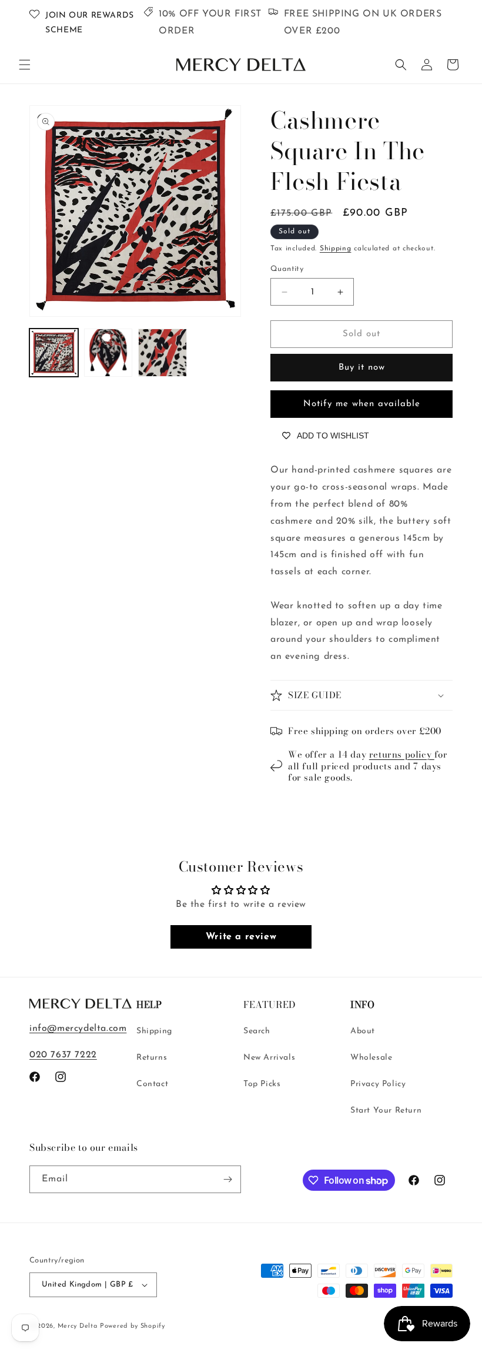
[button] (25, 65)
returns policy (401, 754)
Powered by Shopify (132, 1326)
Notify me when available (361, 404)
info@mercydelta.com (77, 1028)
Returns (151, 1057)
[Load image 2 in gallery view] (108, 353)
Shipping (336, 248)
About (362, 1031)
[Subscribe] (227, 1179)
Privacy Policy (378, 1084)
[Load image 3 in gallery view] (162, 353)
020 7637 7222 (63, 1055)
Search (256, 1031)
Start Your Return (385, 1110)
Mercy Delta (78, 1326)
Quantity (286, 269)
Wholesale (371, 1057)
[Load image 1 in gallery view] (53, 353)
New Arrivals (269, 1057)
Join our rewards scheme (89, 23)
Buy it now (362, 367)
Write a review (241, 937)
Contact (152, 1084)
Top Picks (261, 1084)
